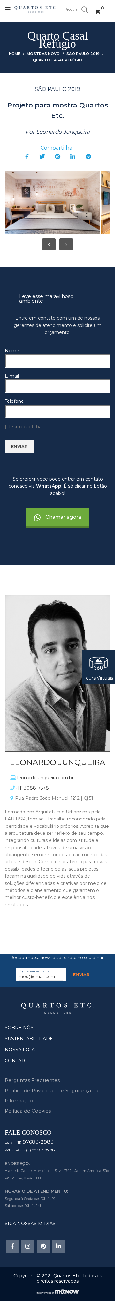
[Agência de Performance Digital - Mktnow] (57, 1291)
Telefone (14, 401)
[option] (51, 202)
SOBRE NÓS (19, 1028)
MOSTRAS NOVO (43, 53)
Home (14, 53)
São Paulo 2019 (83, 53)
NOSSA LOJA (20, 1050)
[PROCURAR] (84, 9)
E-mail (12, 376)
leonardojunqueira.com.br (45, 778)
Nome (12, 351)
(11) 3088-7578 (32, 788)
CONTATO (16, 1060)
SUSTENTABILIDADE (29, 1038)
